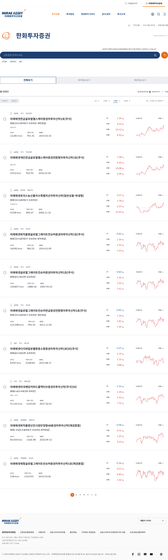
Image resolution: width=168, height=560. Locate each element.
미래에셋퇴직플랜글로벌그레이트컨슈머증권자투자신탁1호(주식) (4, 234)
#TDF (4, 61)
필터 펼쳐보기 (164, 55)
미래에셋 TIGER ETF (11, 520)
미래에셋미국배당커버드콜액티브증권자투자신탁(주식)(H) (4, 387)
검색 (155, 55)
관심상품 (11, 113)
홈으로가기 (129, 25)
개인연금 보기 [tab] (140, 80)
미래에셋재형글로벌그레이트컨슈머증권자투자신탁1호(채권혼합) (4, 463)
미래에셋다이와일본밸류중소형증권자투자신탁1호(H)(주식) (4, 349)
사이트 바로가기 (159, 36)
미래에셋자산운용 (155, 3)
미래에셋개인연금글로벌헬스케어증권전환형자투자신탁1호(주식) (4, 157)
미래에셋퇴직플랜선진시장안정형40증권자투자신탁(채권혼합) (4, 425)
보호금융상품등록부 (137, 532)
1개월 (105, 101)
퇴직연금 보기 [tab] (84, 80)
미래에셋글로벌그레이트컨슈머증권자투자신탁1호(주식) (4, 272)
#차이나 (13, 61)
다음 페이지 (92, 495)
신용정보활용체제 (27, 532)
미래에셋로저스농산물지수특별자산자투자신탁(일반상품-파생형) (4, 195)
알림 (150, 92)
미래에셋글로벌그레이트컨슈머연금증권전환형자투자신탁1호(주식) (4, 310)
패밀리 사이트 (145, 520)
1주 (95, 101)
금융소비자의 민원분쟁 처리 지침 (112, 532)
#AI (20, 61)
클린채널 (73, 532)
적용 (166, 92)
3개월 (115, 101)
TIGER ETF (132, 3)
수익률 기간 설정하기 (156, 101)
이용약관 (41, 532)
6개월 (126, 101)
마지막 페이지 (96, 495)
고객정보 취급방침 (88, 532)
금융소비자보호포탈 (57, 532)
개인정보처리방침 (9, 532)
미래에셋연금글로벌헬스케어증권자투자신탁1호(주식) (4, 119)
